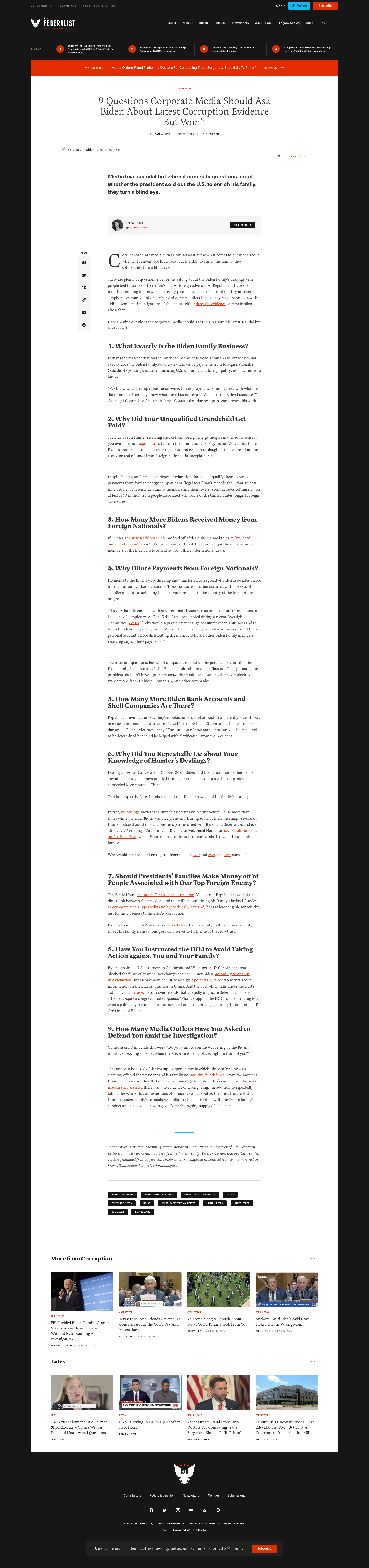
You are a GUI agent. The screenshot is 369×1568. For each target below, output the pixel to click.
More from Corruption (81, 1258)
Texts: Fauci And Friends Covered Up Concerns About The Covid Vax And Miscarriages (149, 1324)
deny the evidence (211, 304)
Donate (302, 5)
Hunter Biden (215, 1203)
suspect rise (146, 443)
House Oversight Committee (178, 1203)
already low (177, 925)
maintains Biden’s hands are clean (165, 894)
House (146, 1203)
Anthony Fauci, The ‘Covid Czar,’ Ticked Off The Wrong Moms (283, 1322)
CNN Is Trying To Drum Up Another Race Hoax (149, 1425)
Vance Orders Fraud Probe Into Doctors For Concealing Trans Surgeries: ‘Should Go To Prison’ (214, 1427)
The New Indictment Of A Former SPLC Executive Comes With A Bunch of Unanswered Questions (79, 1427)
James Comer (241, 1203)
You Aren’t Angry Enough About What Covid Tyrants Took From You (217, 1322)
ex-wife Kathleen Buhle (146, 538)
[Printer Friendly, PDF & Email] (84, 325)
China (230, 1194)
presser (133, 623)
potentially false (207, 980)
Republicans (142, 1212)
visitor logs (130, 812)
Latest (59, 1361)
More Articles (243, 225)
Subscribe (325, 5)
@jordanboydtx (138, 227)
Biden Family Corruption (199, 1194)
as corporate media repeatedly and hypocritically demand (156, 907)
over (196, 854)
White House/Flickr (295, 156)
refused (138, 992)
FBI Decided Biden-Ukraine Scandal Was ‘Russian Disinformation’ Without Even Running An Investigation (81, 1330)
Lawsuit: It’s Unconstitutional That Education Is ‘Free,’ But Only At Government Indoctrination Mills (285, 1427)
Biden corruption (122, 1194)
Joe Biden (118, 1212)
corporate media (122, 1203)
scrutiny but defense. (208, 1075)
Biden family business (159, 1194)
